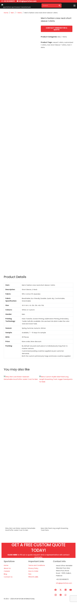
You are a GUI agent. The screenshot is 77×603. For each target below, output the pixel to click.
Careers (7, 571)
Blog (5, 574)
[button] (74, 6)
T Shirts (19, 13)
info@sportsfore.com (64, 583)
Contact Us (8, 577)
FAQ (29, 574)
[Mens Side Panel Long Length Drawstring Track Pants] (56, 451)
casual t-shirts (58, 42)
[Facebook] (55, 589)
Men (12, 13)
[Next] (71, 455)
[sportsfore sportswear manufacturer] (16, 5)
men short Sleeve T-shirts (56, 45)
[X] (60, 589)
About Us (7, 568)
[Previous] (5, 455)
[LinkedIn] (65, 589)
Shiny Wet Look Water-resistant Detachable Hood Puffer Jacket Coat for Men (20, 529)
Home (6, 13)
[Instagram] (55, 594)
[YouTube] (70, 589)
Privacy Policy (33, 568)
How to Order (33, 571)
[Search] (59, 5)
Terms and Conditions (36, 565)
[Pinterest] (60, 594)
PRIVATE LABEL (33, 577)
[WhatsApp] (65, 594)
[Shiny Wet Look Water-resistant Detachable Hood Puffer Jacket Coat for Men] (21, 451)
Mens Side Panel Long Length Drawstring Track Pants (54, 529)
